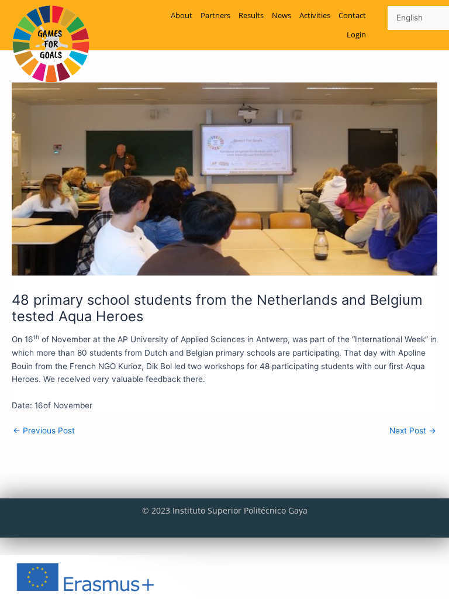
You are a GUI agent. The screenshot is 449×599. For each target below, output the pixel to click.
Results (251, 15)
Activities (314, 15)
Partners (215, 15)
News (281, 15)
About (181, 15)
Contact (352, 15)
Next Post (412, 431)
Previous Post (44, 431)
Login (356, 34)
